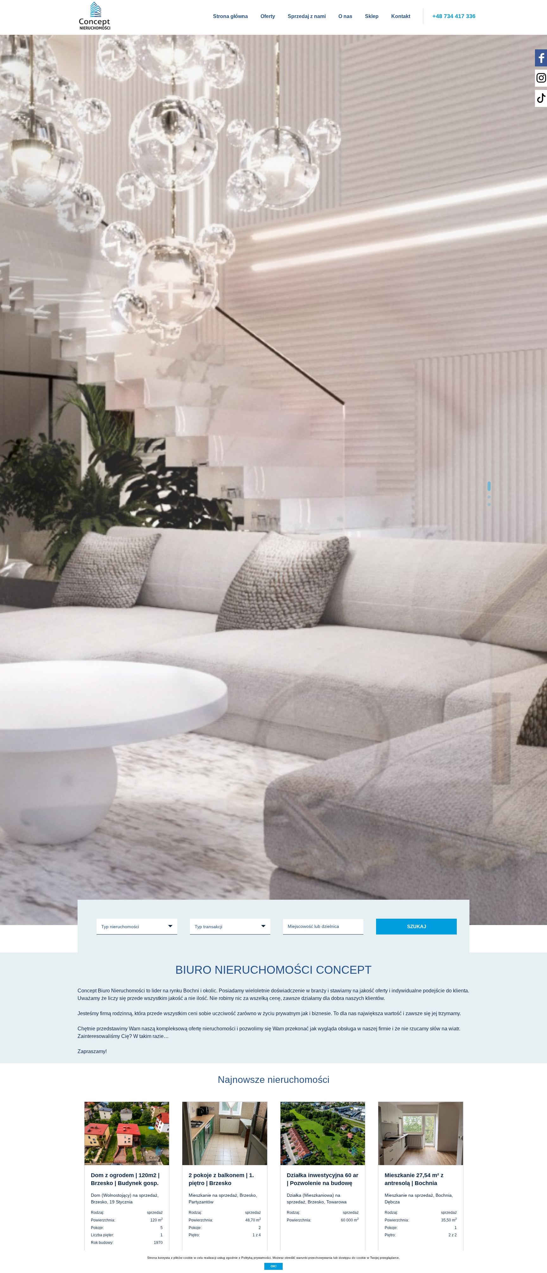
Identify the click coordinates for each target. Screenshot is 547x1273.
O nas (345, 16)
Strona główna (230, 16)
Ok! (273, 1266)
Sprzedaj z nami (307, 16)
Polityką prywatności (256, 1257)
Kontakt (400, 16)
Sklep (372, 16)
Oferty (268, 16)
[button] (489, 483)
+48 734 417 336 (453, 16)
